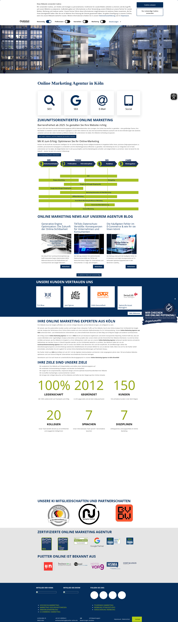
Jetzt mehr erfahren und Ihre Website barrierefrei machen (57, 136)
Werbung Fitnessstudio (104, 607)
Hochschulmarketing (49, 605)
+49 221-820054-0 (60, 618)
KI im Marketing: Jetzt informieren (49, 155)
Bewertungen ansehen (87, 620)
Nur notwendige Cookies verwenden (150, 12)
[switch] (67, 21)
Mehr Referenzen (134, 313)
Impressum (125, 16)
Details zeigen (113, 22)
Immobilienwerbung (49, 609)
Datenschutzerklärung (107, 16)
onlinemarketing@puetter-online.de (66, 620)
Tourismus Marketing (103, 605)
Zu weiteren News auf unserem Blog (89, 275)
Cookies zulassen (150, 5)
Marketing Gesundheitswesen (53, 607)
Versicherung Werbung (104, 609)
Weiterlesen (66, 266)
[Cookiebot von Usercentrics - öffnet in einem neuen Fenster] (25, 21)
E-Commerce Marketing (50, 612)
